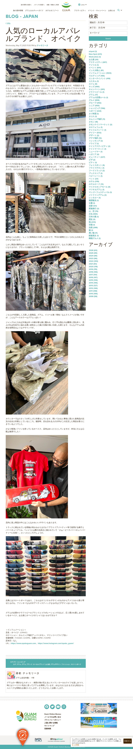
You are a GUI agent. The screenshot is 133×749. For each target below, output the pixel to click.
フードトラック (97, 170)
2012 (93, 288)
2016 (93, 277)
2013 (93, 285)
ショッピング (21, 662)
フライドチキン (96, 168)
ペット (93, 178)
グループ (95, 102)
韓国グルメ (94, 238)
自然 (93, 227)
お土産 (47, 664)
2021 (93, 263)
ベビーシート (95, 176)
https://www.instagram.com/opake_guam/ (56, 643)
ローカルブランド (39, 664)
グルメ (94, 100)
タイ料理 (94, 113)
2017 (93, 274)
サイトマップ (49, 726)
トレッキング (96, 140)
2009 (93, 296)
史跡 (93, 205)
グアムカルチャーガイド (34, 10)
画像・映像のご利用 (53, 5)
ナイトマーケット (97, 149)
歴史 (92, 219)
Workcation (95, 56)
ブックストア (95, 173)
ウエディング (97, 75)
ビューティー (97, 157)
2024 (93, 255)
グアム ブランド (27, 664)
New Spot (95, 54)
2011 (93, 291)
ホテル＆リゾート (52, 10)
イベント (95, 67)
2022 (93, 261)
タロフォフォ (95, 127)
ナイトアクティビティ (99, 146)
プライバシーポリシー (52, 720)
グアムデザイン (55, 664)
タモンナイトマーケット (100, 124)
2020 (93, 266)
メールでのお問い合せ (52, 717)
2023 (93, 258)
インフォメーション (100, 73)
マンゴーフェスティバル (100, 192)
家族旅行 (94, 208)
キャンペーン (97, 89)
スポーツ (95, 111)
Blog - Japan (22, 16)
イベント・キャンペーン (97, 10)
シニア (94, 105)
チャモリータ (42, 45)
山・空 (93, 211)
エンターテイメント (99, 78)
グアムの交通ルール (98, 97)
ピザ (92, 159)
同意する (127, 741)
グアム (19, 664)
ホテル (94, 181)
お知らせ (111, 10)
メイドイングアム (98, 195)
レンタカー (94, 197)
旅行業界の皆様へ (26, 5)
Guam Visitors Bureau (52, 714)
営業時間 (47, 729)
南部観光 (94, 200)
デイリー (95, 132)
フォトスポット (97, 165)
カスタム (94, 81)
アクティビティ (80, 10)
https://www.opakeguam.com (23, 643)
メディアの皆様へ (39, 5)
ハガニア (94, 154)
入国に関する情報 (51, 723)
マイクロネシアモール (99, 186)
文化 (93, 214)
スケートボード (76, 664)
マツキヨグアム (96, 189)
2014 (93, 282)
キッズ (94, 86)
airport (93, 51)
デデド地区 (95, 138)
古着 (92, 203)
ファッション (65, 664)
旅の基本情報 (18, 10)
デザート (94, 135)
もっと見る (75, 745)
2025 (93, 253)
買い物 (93, 233)
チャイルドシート (97, 130)
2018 (93, 272)
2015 (93, 280)
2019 (93, 269)
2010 (93, 293)
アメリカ (94, 65)
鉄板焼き (94, 235)
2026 (93, 250)
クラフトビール (96, 92)
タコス (93, 116)
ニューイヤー (95, 151)
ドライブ (94, 143)
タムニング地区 (97, 119)
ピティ (93, 162)
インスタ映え (96, 70)
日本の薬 (94, 216)
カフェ (93, 84)
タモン (93, 121)
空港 (92, 224)
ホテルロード (96, 184)
